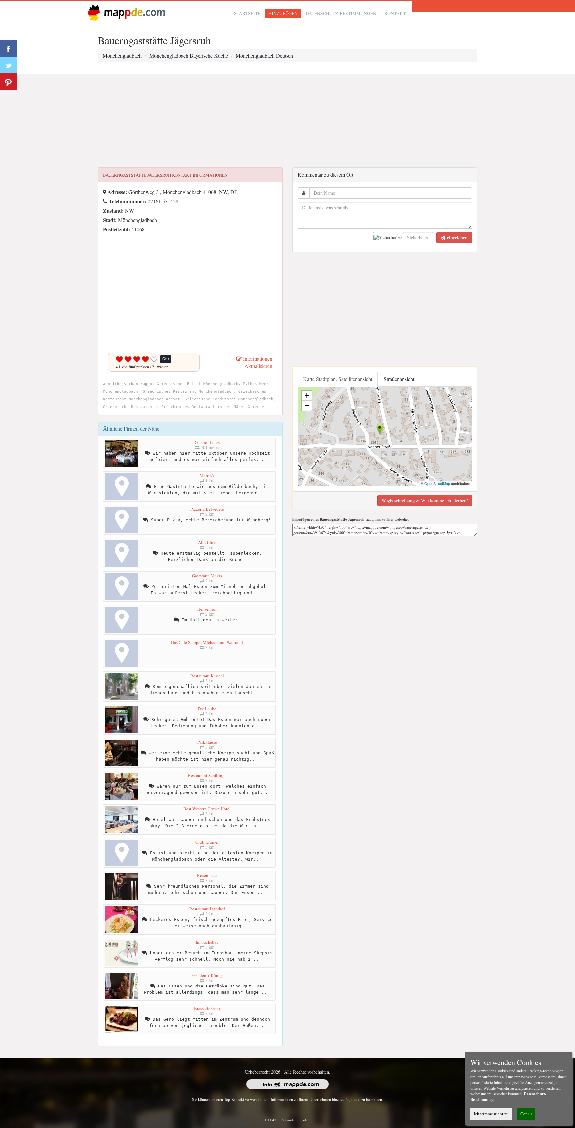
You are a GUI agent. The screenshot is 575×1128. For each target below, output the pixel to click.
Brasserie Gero (207, 1008)
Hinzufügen (283, 13)
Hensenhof (207, 609)
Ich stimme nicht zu (491, 1114)
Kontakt (395, 13)
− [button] (307, 405)
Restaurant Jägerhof (207, 909)
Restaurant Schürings (207, 775)
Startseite (247, 13)
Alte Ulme (207, 542)
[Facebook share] (8, 48)
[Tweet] (8, 65)
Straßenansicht (399, 378)
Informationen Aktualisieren (257, 362)
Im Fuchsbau (207, 942)
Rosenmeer (207, 875)
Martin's (207, 476)
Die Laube (207, 709)
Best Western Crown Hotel (207, 809)
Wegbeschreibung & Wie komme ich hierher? (425, 500)
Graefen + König (207, 975)
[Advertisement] (287, 120)
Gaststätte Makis (207, 576)
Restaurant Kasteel (207, 676)
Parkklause (207, 742)
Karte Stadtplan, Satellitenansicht (337, 378)
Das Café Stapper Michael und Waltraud (207, 642)
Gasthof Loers (207, 442)
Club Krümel (207, 842)
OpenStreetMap (437, 483)
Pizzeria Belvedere (207, 509)
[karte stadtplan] (125, 12)
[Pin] (8, 81)
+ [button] (307, 395)
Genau (526, 1114)
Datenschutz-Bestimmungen (341, 13)
